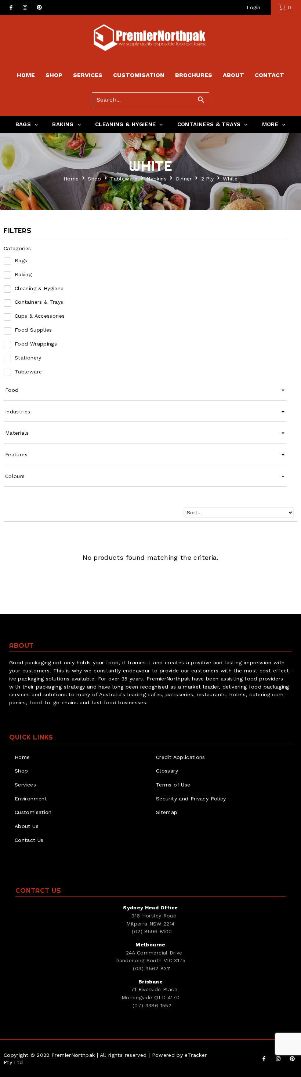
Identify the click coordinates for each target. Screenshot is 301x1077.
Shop (94, 179)
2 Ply (207, 179)
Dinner (184, 179)
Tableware (123, 179)
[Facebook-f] (11, 7)
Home (71, 179)
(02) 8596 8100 (152, 931)
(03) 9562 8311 (152, 968)
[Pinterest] (39, 7)
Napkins (156, 179)
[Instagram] (25, 7)
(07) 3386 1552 (152, 1005)
